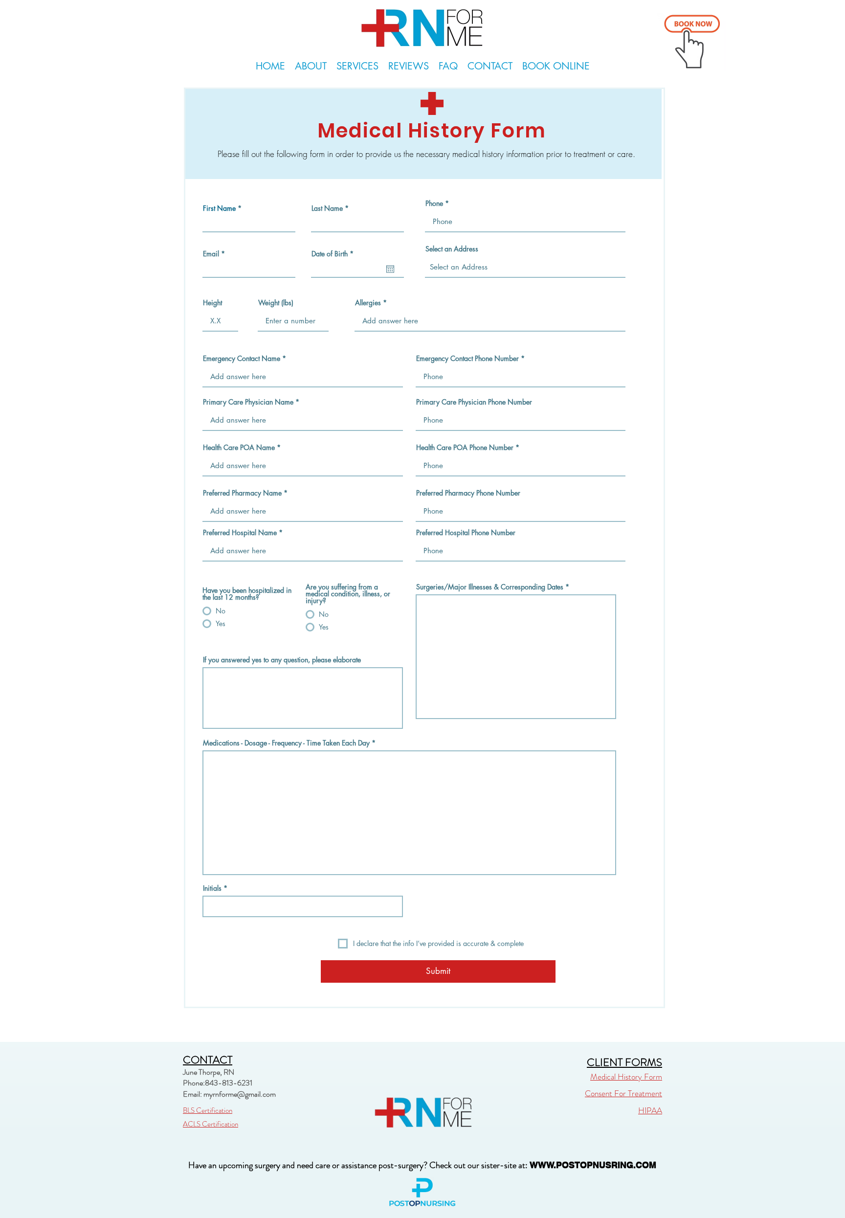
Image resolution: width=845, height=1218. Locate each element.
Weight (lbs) (275, 302)
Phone (434, 203)
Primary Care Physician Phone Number (474, 402)
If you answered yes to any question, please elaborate (282, 659)
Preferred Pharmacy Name (242, 493)
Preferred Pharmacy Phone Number (468, 493)
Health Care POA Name (239, 447)
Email (211, 253)
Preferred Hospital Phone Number (465, 532)
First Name (219, 208)
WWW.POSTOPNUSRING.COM (593, 1165)
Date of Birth (334, 253)
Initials (212, 888)
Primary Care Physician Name (248, 402)
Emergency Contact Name (241, 358)
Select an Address (451, 249)
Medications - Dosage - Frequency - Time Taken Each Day (287, 743)
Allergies (368, 302)
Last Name (327, 208)
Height (212, 302)
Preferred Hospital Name (240, 532)
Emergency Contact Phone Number (467, 358)
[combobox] (525, 267)
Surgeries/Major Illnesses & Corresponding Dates (489, 587)
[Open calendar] (390, 269)
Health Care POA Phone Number (464, 447)
